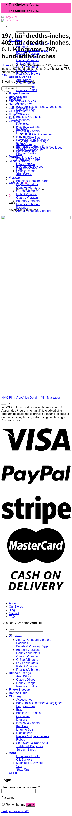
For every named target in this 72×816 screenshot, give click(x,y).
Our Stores (16, 606)
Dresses (21, 127)
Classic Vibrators (27, 60)
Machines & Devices (22, 101)
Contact (14, 613)
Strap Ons (15, 97)
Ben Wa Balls (18, 104)
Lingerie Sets (25, 729)
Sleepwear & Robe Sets (32, 742)
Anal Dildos (24, 174)
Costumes (23, 120)
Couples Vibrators (28, 187)
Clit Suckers (17, 111)
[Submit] (10, 634)
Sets (12, 117)
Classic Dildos (25, 83)
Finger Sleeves (19, 93)
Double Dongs (25, 170)
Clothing (14, 121)
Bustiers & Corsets (28, 116)
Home (5, 65)
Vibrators (15, 177)
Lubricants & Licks (21, 107)
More (12, 156)
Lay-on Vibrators (27, 184)
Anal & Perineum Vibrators (33, 210)
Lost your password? (15, 811)
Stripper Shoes (26, 153)
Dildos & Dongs (20, 76)
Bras (19, 154)
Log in (31, 804)
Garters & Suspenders (38, 134)
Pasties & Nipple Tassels (32, 736)
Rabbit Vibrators (26, 194)
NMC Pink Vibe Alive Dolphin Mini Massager (30, 397)
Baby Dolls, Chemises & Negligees (39, 106)
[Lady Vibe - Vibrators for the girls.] (9, 19)
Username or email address (20, 787)
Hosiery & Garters (28, 126)
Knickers (22, 726)
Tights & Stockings (36, 141)
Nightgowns (24, 732)
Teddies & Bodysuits (29, 746)
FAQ (12, 616)
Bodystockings (25, 110)
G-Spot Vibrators (27, 63)
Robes (20, 739)
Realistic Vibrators (28, 73)
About (13, 603)
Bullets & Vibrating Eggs (32, 180)
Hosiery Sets (32, 137)
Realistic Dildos (26, 90)
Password (8, 797)
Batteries (22, 207)
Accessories (24, 144)
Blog (12, 610)
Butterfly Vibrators (28, 200)
